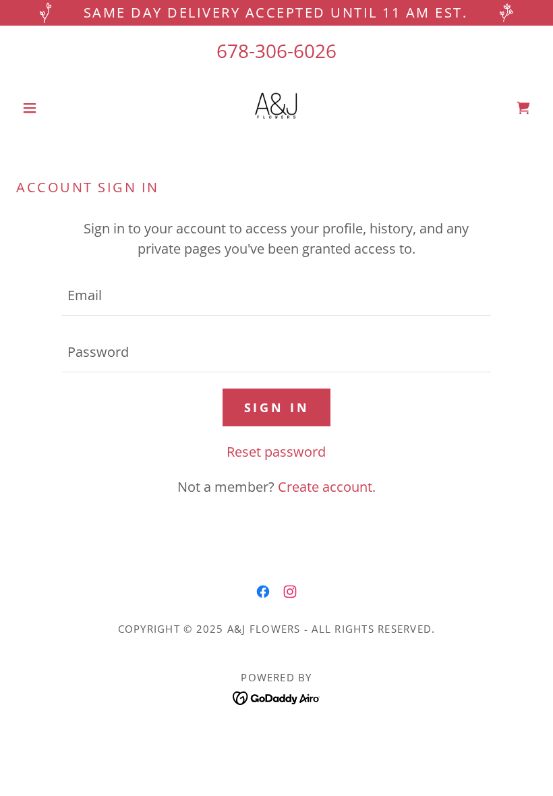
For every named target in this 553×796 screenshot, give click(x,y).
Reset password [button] (276, 452)
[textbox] (276, 295)
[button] (55, 107)
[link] (276, 108)
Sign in (277, 407)
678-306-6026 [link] (276, 50)
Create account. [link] (327, 487)
